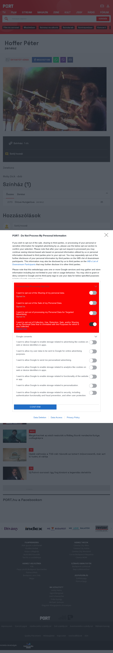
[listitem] (56, 286)
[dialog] (56, 326)
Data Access (56, 417)
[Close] (107, 236)
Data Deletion (40, 417)
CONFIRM (35, 407)
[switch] (93, 293)
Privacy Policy (73, 417)
